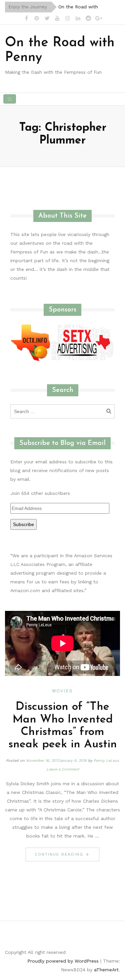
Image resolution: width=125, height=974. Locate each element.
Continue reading (67, 854)
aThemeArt (106, 969)
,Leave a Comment (62, 769)
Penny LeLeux (106, 760)
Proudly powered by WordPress (63, 961)
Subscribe (23, 524)
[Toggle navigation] (9, 99)
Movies (62, 690)
